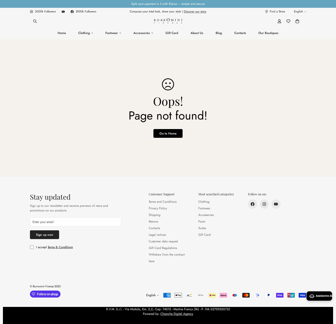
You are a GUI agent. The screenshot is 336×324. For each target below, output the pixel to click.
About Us (197, 33)
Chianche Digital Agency (176, 314)
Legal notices (157, 234)
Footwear (111, 33)
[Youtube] (63, 11)
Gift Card (171, 33)
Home (62, 33)
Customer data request (163, 241)
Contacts (240, 33)
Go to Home (168, 133)
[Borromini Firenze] (168, 21)
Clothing (84, 33)
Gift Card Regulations (163, 248)
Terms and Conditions (163, 201)
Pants (201, 221)
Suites (202, 228)
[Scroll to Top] (328, 302)
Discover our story (195, 11)
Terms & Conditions (60, 247)
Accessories (141, 33)
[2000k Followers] (264, 204)
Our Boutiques (268, 33)
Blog (219, 33)
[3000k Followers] (252, 204)
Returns (153, 221)
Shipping (154, 215)
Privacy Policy (158, 208)
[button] (297, 21)
